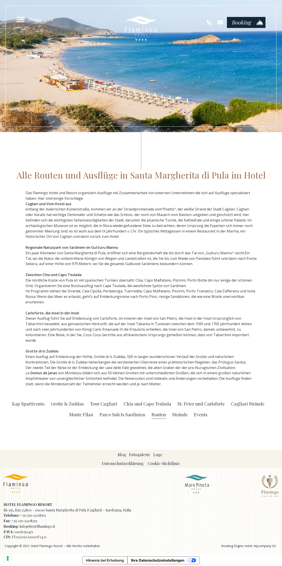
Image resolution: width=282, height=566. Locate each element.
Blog (122, 454)
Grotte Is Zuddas (67, 404)
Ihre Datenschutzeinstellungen (157, 560)
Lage (157, 454)
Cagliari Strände (247, 404)
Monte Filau (81, 414)
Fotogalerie (139, 454)
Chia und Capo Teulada (147, 404)
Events (200, 414)
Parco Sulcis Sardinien (122, 414)
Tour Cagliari (103, 404)
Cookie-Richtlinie (164, 463)
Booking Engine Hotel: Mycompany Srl (248, 546)
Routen (159, 414)
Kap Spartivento (28, 404)
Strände (180, 414)
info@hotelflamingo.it (37, 526)
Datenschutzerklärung (122, 463)
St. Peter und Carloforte (201, 404)
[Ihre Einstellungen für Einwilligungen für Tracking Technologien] (8, 558)
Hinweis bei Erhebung (105, 560)
